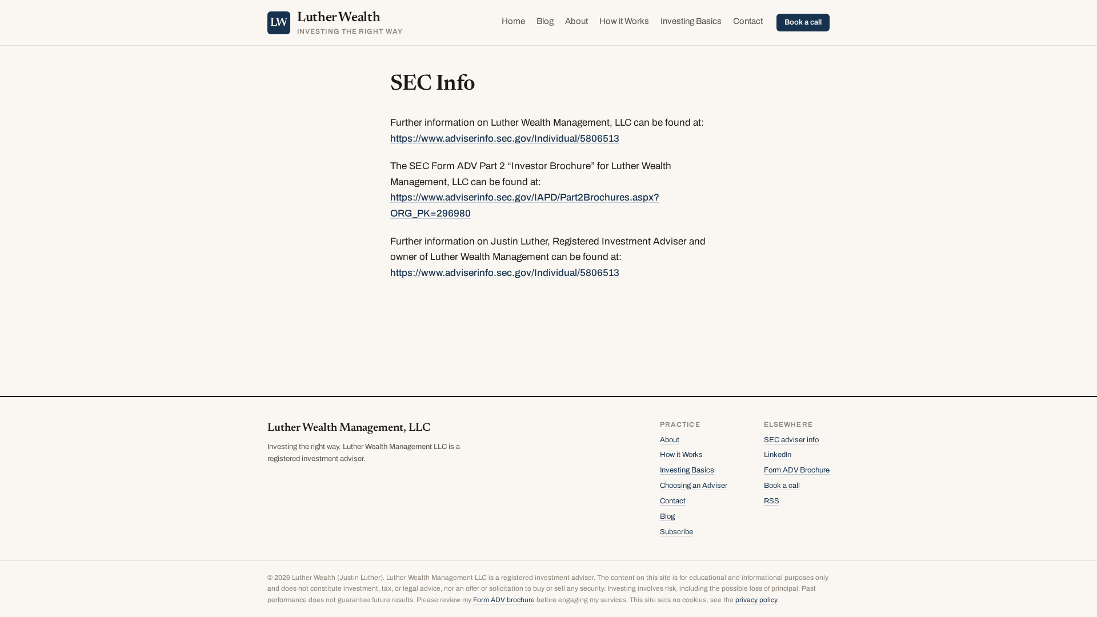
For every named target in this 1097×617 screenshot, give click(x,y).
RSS (771, 501)
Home (513, 21)
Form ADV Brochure (797, 470)
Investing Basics (691, 21)
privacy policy (756, 600)
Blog (545, 21)
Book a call (803, 22)
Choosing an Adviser (693, 486)
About (576, 21)
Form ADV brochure (504, 600)
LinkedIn (777, 455)
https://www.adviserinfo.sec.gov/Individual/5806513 (504, 138)
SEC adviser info (791, 440)
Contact (748, 21)
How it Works (624, 21)
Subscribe (676, 532)
